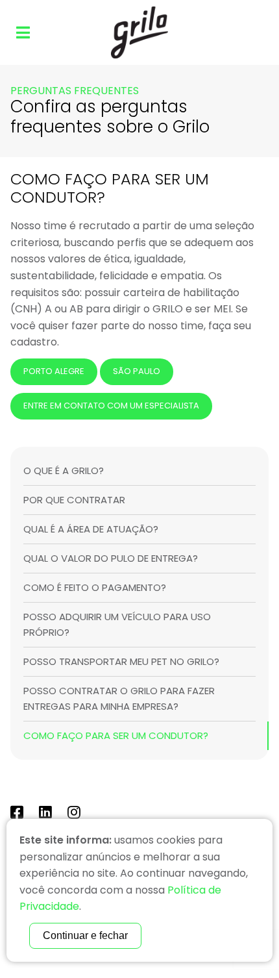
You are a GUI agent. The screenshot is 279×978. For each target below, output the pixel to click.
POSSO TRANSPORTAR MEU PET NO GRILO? (121, 661)
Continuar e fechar (85, 935)
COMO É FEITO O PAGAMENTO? (94, 587)
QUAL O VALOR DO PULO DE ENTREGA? (110, 558)
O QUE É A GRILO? (63, 470)
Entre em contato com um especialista (111, 405)
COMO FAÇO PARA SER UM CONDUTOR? (115, 735)
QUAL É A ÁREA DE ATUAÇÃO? (90, 529)
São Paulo (136, 371)
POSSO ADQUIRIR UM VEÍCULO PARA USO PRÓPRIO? (117, 624)
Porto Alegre (53, 371)
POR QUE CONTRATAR (74, 500)
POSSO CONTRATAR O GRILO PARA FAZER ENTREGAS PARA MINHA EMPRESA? (119, 698)
